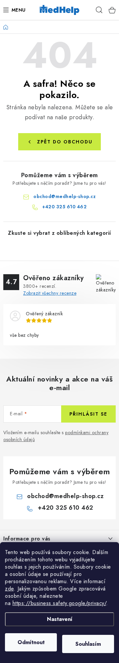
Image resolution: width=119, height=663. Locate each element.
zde (9, 588)
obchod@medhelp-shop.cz (64, 196)
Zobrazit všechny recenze (49, 293)
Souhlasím (88, 644)
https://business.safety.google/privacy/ (59, 603)
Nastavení (59, 619)
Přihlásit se (88, 414)
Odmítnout (31, 642)
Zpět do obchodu (65, 141)
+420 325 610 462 (64, 206)
